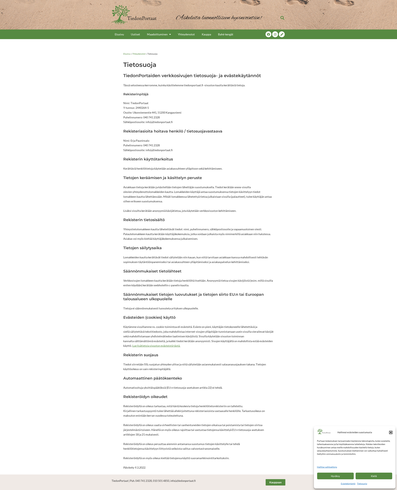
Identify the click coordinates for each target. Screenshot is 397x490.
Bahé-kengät (225, 34)
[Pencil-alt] (282, 34)
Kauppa (206, 34)
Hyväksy (335, 476)
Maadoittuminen (157, 34)
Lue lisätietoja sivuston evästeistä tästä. (156, 345)
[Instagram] (275, 34)
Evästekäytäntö (348, 483)
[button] (390, 432)
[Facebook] (268, 34)
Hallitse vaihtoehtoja (327, 467)
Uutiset (135, 34)
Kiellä (374, 476)
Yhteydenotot (186, 34)
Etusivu (119, 34)
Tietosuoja (362, 483)
